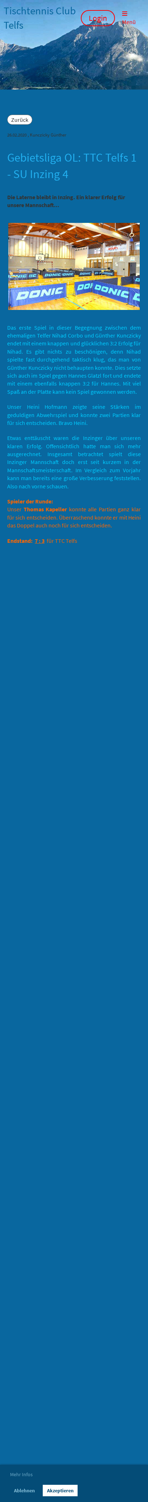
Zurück (19, 119)
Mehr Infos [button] (21, 1474)
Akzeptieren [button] (60, 1490)
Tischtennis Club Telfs (40, 18)
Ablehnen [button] (24, 1490)
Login (98, 18)
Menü (129, 21)
